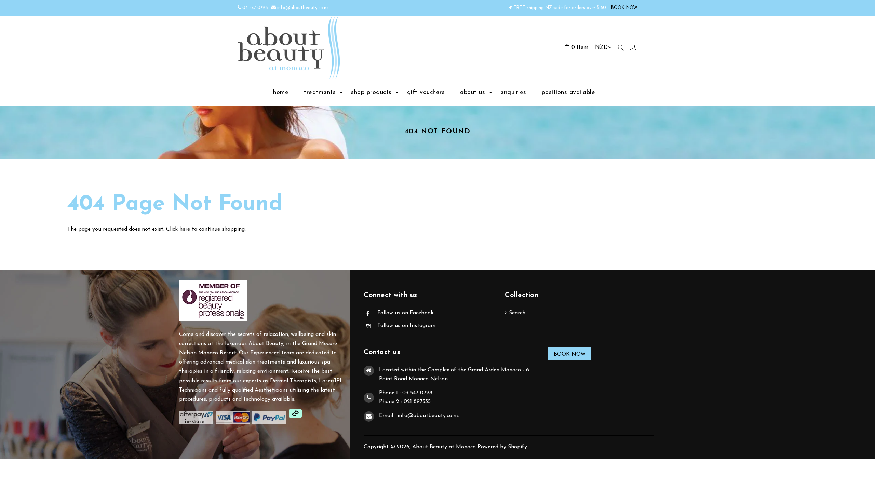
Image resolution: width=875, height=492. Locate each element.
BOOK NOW (623, 7)
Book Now (570, 354)
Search (517, 313)
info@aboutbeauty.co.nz (303, 7)
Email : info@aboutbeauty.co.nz (419, 416)
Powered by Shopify (502, 447)
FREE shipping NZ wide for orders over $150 (559, 7)
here (184, 229)
